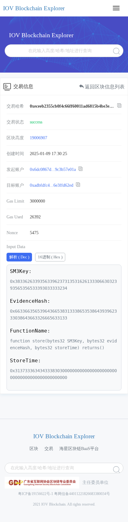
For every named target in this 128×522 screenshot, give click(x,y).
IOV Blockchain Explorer (34, 8)
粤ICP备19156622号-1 (35, 494)
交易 (48, 448)
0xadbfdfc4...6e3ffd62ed (51, 185)
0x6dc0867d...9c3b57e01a (53, 169)
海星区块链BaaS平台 (79, 448)
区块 (34, 448)
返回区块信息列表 (104, 86)
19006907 (38, 138)
